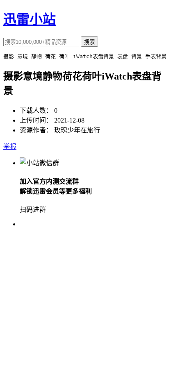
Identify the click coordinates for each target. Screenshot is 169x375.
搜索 (89, 42)
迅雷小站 (29, 19)
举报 (9, 146)
